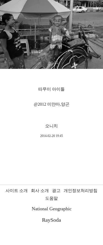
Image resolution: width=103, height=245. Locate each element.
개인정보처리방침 (80, 190)
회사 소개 (40, 190)
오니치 (51, 126)
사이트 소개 (17, 190)
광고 (56, 190)
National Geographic (52, 208)
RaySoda (51, 220)
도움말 (51, 198)
